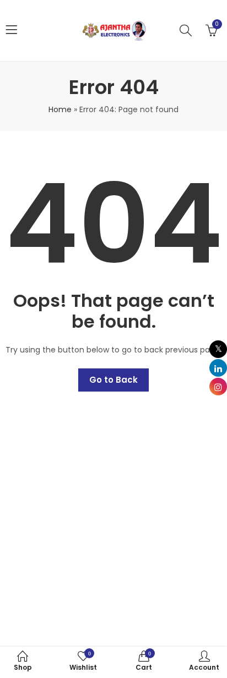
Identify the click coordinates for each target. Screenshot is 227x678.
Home (60, 109)
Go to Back (113, 379)
